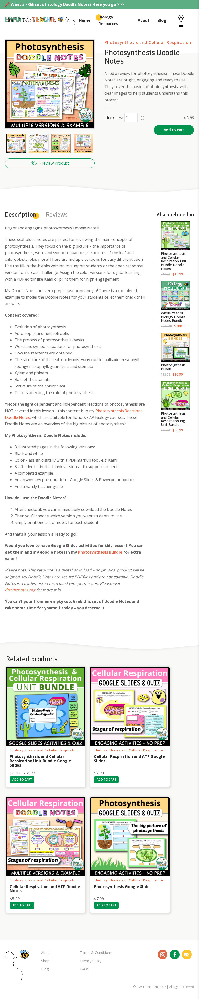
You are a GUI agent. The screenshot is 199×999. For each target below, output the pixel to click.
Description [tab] (20, 214)
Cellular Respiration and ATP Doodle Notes (45, 889)
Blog (162, 20)
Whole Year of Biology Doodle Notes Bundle (173, 317)
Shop (45, 960)
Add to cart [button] (22, 779)
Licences (113, 117)
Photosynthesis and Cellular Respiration (147, 42)
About (143, 20)
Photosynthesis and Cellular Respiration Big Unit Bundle (173, 419)
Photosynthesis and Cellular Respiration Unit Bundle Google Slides (40, 761)
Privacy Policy (90, 960)
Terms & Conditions (96, 952)
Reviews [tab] (57, 214)
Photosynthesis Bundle (173, 367)
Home (85, 20)
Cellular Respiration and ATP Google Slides (129, 759)
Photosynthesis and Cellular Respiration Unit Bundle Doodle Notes (173, 261)
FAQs (84, 969)
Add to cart (174, 130)
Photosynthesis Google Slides (122, 886)
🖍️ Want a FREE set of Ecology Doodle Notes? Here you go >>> (64, 4)
